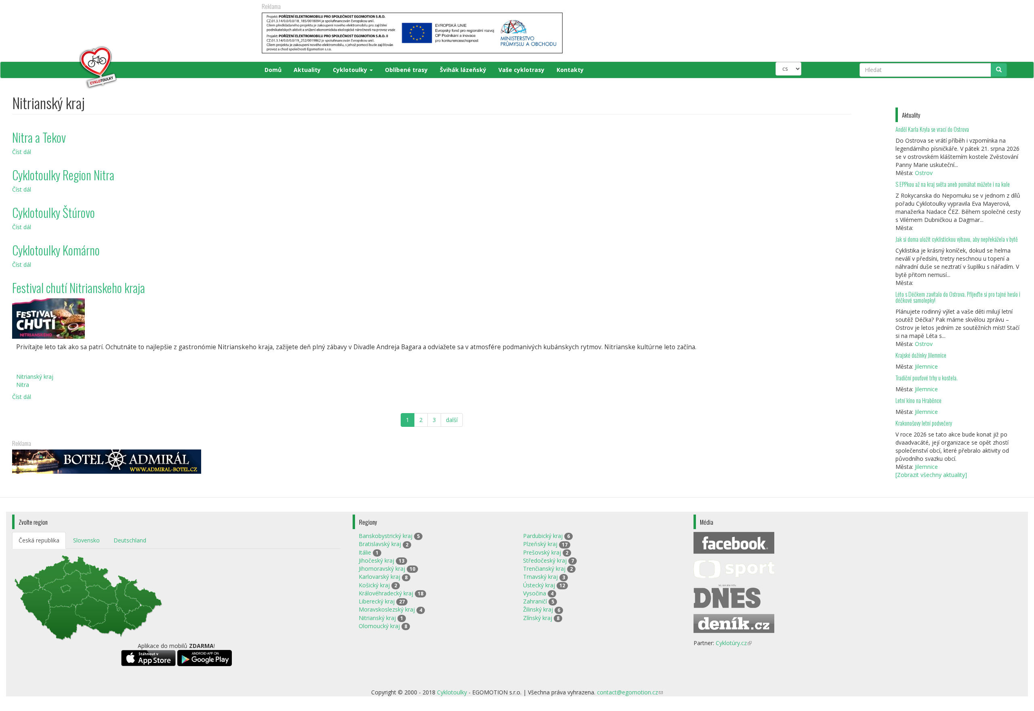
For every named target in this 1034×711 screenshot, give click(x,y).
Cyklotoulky (351, 70)
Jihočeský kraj (376, 560)
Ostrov (924, 173)
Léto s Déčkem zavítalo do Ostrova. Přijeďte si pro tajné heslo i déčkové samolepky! (957, 297)
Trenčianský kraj (544, 568)
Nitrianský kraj (34, 376)
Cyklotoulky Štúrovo (53, 212)
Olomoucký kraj (379, 626)
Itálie (365, 552)
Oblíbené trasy (406, 70)
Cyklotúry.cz (734, 643)
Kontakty (570, 70)
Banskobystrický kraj (385, 536)
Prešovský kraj (542, 552)
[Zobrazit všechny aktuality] (931, 475)
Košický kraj (374, 585)
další (452, 420)
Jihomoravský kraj (382, 568)
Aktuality (307, 70)
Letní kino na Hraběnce (918, 400)
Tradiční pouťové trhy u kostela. (926, 377)
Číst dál (21, 152)
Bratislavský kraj (380, 544)
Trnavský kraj (540, 576)
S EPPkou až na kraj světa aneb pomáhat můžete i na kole (953, 184)
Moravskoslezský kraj (387, 609)
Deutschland (129, 540)
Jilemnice (926, 366)
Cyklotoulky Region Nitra (63, 175)
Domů (273, 70)
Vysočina (534, 593)
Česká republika (39, 540)
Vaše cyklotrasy (521, 70)
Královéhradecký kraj (386, 593)
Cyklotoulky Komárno (56, 250)
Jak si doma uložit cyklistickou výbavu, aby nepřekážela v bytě (956, 239)
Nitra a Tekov (39, 137)
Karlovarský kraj (379, 576)
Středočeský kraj (545, 560)
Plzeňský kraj (540, 544)
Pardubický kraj (543, 536)
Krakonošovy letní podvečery (923, 423)
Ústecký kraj (539, 585)
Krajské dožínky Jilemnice (920, 355)
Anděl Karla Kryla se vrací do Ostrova (932, 129)
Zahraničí (535, 601)
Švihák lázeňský (463, 70)
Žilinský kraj (538, 609)
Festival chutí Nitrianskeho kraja (78, 287)
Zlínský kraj (537, 618)
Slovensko (86, 540)
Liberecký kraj (377, 601)
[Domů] (65, 67)
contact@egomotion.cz (630, 692)
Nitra (22, 384)
